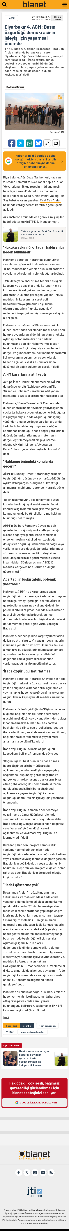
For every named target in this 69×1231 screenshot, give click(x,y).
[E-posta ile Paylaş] (56, 143)
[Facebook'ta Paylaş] (11, 143)
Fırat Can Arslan (50, 200)
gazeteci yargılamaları (32, 1032)
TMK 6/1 (35, 221)
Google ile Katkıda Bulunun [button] (38, 1102)
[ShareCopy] (47, 143)
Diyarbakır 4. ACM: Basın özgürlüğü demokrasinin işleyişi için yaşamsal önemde (30, 35)
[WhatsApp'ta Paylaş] (29, 143)
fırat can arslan (47, 1025)
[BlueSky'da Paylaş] (38, 143)
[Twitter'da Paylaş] (20, 143)
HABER (11, 18)
